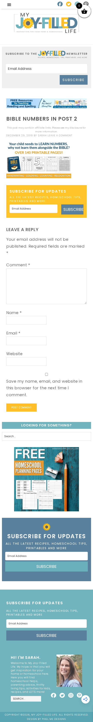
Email (13, 333)
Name (14, 312)
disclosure (76, 127)
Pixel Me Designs (54, 719)
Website (14, 353)
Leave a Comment (60, 135)
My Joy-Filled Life (46, 23)
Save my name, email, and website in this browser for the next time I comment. (44, 388)
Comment (18, 265)
